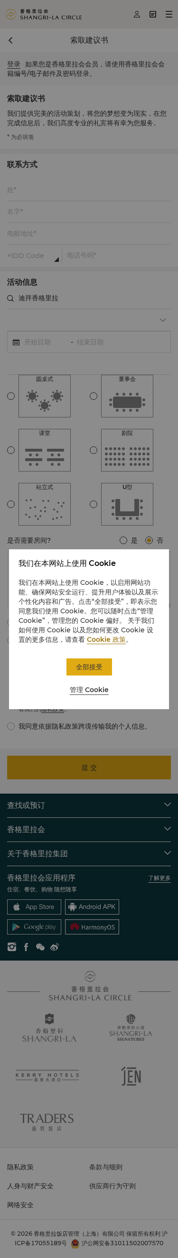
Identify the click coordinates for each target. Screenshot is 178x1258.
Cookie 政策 (106, 639)
